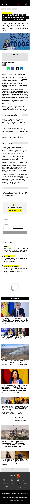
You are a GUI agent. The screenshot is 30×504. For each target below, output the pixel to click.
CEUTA (6, 246)
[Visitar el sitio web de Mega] (5, 484)
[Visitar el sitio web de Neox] (18, 480)
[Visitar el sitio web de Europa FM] (24, 484)
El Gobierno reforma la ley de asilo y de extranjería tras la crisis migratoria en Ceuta (7, 338)
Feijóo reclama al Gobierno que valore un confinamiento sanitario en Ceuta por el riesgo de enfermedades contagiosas (16, 250)
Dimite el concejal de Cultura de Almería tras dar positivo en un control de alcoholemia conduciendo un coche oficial (15, 270)
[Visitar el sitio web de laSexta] (11, 480)
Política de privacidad (13, 497)
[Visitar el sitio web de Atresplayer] (15, 487)
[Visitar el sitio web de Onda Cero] (18, 484)
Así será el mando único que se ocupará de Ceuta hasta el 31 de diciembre (7, 406)
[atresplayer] (24, 4)
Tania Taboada (10, 62)
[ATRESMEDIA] (15, 476)
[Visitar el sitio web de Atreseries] (11, 484)
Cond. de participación (12, 500)
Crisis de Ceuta (9, 256)
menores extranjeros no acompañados (14, 79)
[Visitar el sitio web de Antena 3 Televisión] (5, 480)
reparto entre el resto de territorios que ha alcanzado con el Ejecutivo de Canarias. (15, 85)
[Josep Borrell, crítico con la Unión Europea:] (22, 332)
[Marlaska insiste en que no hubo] (15, 309)
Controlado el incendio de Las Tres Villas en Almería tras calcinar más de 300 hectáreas (14, 362)
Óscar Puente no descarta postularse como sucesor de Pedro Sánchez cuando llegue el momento (21, 461)
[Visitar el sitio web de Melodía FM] (7, 487)
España (15, 298)
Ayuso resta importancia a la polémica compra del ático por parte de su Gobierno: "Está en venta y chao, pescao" (7, 462)
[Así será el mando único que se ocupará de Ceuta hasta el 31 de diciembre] (8, 400)
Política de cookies (23, 497)
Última (20, 4)
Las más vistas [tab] (7, 243)
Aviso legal (5, 497)
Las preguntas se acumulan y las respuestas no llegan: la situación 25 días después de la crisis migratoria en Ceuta (14, 443)
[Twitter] (15, 62)
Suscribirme (15, 232)
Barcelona (14, 9)
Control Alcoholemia (11, 266)
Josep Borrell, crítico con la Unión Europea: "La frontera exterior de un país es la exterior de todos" (21, 338)
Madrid (8, 9)
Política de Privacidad (18, 228)
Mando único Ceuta (21, 0)
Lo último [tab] (19, 243)
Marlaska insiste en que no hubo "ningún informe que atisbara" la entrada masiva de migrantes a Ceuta (14, 320)
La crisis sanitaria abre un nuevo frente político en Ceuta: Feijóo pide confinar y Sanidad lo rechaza (15, 260)
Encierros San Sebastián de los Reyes (9, 0)
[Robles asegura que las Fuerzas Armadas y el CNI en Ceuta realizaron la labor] (15, 376)
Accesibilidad (20, 500)
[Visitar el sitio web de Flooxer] (22, 487)
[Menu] (28, 4)
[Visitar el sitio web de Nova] (24, 480)
